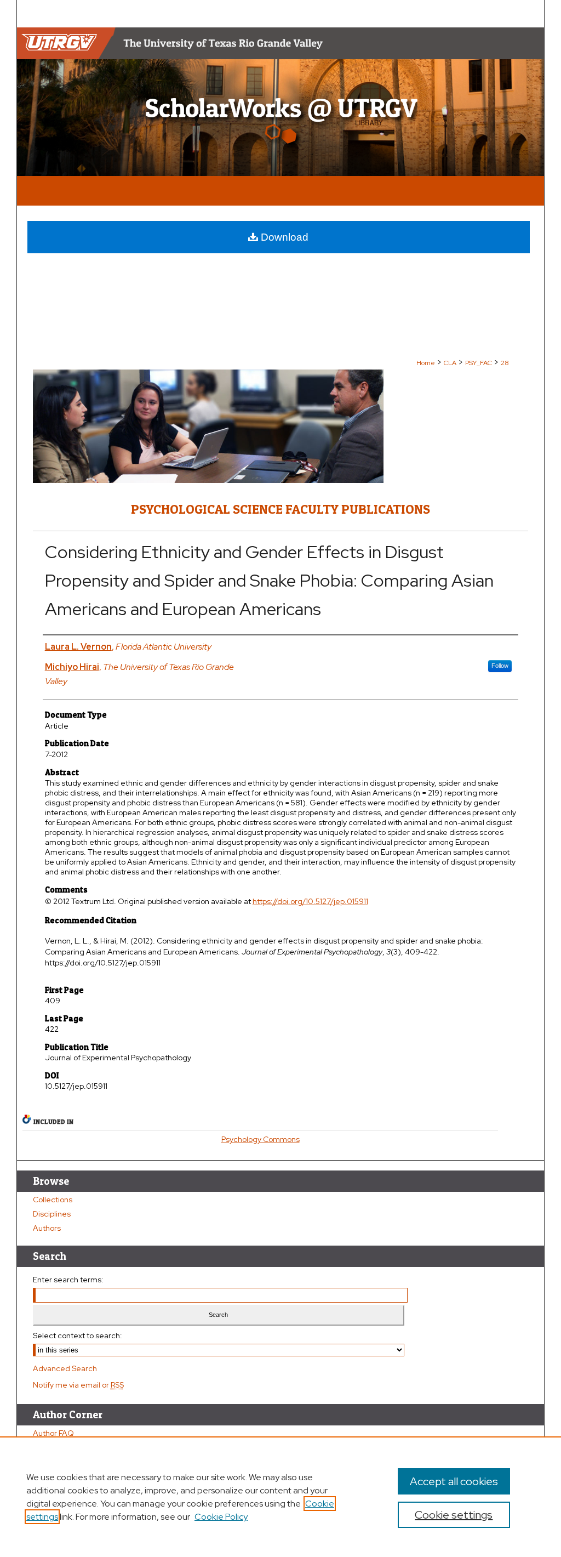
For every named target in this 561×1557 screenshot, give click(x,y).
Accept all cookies (454, 1481)
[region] (280, 1496)
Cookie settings (454, 1515)
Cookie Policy (221, 1516)
